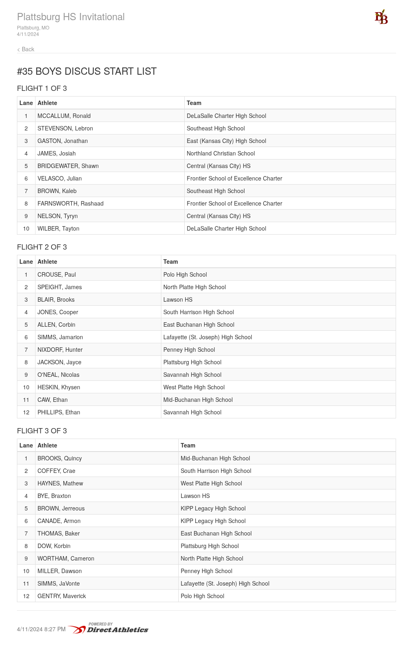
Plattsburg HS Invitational (71, 16)
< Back (25, 49)
